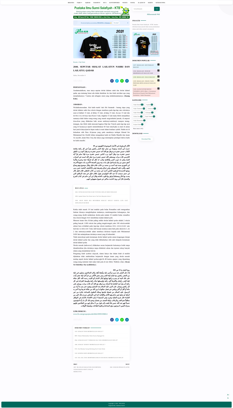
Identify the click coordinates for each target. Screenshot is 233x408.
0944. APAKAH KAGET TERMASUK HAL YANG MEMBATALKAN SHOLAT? (96, 340)
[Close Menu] (127, 23)
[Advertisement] (101, 388)
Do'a (104, 2)
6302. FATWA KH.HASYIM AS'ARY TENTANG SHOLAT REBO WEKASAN (96, 192)
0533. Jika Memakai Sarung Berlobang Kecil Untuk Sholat (90, 349)
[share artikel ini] (112, 81)
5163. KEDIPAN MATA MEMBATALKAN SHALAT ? (89, 353)
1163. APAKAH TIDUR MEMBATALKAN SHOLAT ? (89, 331)
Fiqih (79, 2)
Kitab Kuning (160, 2)
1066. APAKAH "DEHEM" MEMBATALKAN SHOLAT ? (90, 344)
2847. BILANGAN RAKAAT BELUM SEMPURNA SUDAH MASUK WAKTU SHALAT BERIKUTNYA (87, 369)
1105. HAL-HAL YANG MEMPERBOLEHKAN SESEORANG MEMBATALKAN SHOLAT (99, 357)
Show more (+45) (138, 128)
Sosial (132, 2)
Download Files (146, 139)
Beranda (71, 2)
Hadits (150, 2)
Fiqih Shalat (138, 104)
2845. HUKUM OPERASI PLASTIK (119, 367)
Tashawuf (96, 2)
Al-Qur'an (141, 2)
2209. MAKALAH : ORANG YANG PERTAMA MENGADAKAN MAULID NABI (144, 83)
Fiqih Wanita (150, 116)
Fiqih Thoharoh (139, 108)
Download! (116, 23)
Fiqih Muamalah (139, 120)
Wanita (124, 2)
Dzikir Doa (137, 116)
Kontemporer (114, 2)
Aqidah (87, 2)
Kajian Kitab (138, 124)
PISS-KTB (136, 21)
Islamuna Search (120, 405)
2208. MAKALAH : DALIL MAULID (144, 77)
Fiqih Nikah (138, 112)
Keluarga (149, 112)
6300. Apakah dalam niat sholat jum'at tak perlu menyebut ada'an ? (93, 196)
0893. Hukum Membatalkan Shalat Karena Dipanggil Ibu (89, 336)
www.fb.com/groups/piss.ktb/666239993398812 (90, 314)
